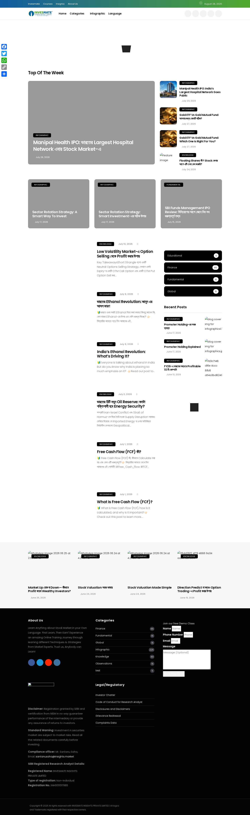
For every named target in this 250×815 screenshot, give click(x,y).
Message (169, 646)
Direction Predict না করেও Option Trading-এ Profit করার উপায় (199, 589)
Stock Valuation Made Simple (149, 587)
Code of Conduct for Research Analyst (119, 702)
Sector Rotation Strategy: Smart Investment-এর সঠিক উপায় (122, 214)
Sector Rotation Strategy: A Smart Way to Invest (54, 214)
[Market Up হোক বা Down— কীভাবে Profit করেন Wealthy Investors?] (50, 566)
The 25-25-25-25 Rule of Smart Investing (50, 60)
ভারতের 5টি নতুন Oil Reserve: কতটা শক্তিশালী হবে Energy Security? (121, 404)
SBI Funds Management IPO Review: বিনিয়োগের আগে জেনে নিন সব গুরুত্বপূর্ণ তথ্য (187, 211)
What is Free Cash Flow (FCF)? (124, 502)
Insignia (60, 3)
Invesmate (34, 3)
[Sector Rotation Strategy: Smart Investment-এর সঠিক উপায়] (125, 203)
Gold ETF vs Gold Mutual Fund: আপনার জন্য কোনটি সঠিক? (199, 116)
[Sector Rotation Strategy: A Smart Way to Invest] (58, 203)
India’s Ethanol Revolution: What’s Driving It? (121, 354)
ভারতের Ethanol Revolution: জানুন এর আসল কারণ (124, 304)
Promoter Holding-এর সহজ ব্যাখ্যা (180, 326)
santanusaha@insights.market (55, 756)
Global (100, 642)
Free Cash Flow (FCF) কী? (119, 451)
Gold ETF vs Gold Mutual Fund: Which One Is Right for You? (199, 139)
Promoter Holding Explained (182, 347)
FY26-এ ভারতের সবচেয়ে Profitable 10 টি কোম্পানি (182, 368)
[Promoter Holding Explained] (213, 346)
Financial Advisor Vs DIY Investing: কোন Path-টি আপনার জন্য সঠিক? (100, 58)
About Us (73, 3)
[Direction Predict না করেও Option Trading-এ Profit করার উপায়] (199, 566)
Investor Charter (105, 695)
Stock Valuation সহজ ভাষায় (95, 587)
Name (167, 628)
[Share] (4, 74)
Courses (48, 3)
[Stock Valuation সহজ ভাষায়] (100, 566)
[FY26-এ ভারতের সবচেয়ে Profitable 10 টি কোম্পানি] (213, 368)
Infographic (97, 13)
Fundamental (174, 184)
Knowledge (90, 47)
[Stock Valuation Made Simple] (150, 566)
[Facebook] (4, 46)
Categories (77, 13)
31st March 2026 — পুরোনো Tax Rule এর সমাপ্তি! (197, 60)
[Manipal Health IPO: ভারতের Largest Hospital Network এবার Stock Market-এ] (91, 122)
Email (166, 641)
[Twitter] (4, 53)
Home (62, 13)
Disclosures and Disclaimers (113, 709)
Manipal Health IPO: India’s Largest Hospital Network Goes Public (199, 92)
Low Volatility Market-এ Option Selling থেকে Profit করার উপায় (125, 254)
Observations (104, 663)
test (98, 670)
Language (114, 13)
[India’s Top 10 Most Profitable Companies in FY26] (193, 418)
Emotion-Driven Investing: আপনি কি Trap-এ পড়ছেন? (149, 58)
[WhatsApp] (4, 60)
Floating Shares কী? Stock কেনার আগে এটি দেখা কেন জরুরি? (198, 162)
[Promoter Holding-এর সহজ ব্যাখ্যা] (213, 324)
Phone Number (173, 634)
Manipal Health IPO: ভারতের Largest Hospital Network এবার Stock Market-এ (83, 146)
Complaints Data (106, 722)
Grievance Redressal (108, 715)
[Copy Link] (4, 67)
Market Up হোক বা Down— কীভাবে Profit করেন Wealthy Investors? (49, 589)
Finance (100, 628)
